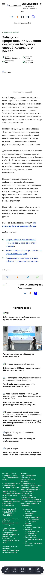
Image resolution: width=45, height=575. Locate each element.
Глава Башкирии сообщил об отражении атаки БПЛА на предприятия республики (22, 454)
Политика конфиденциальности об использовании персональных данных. (33, 519)
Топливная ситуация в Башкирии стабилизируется (18, 355)
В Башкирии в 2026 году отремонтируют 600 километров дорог (22, 369)
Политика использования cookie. (33, 526)
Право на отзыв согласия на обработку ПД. (33, 539)
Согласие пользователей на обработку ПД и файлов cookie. (32, 532)
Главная (5, 32)
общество (7, 270)
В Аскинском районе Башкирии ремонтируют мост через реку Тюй (19, 403)
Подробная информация (30, 504)
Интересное (14, 32)
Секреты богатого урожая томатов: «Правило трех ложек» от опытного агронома (21, 243)
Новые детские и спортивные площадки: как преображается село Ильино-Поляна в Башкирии (22, 423)
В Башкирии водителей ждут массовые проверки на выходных (21, 318)
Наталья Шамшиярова (30, 285)
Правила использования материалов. (31, 511)
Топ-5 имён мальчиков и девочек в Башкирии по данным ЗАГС (19, 385)
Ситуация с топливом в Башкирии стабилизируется (19, 440)
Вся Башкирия (29, 4)
